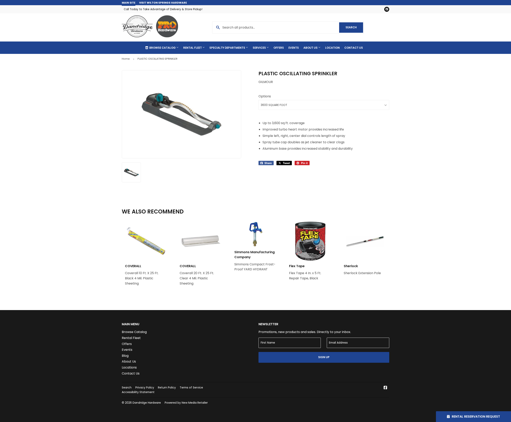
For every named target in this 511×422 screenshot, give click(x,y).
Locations (129, 367)
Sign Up (324, 357)
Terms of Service (191, 387)
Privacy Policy (144, 387)
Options (264, 96)
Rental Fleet (192, 48)
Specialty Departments (227, 48)
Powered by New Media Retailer (186, 403)
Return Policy (167, 387)
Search (354, 27)
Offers (278, 48)
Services (259, 48)
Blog (125, 355)
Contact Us (353, 48)
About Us (310, 48)
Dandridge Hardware (147, 403)
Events (293, 48)
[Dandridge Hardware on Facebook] (385, 388)
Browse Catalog (162, 48)
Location (332, 48)
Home (126, 59)
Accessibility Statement (138, 392)
